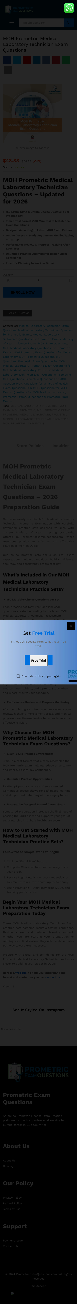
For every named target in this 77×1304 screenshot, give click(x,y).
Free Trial (38, 660)
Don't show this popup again (41, 676)
